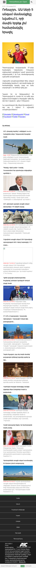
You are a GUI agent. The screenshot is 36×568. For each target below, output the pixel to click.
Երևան (18, 504)
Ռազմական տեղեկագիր (18, 509)
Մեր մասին (18, 533)
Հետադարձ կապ (18, 538)
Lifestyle (18, 521)
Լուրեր (18, 498)
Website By (22, 562)
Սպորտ (18, 515)
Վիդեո (18, 527)
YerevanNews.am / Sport (18, 2)
